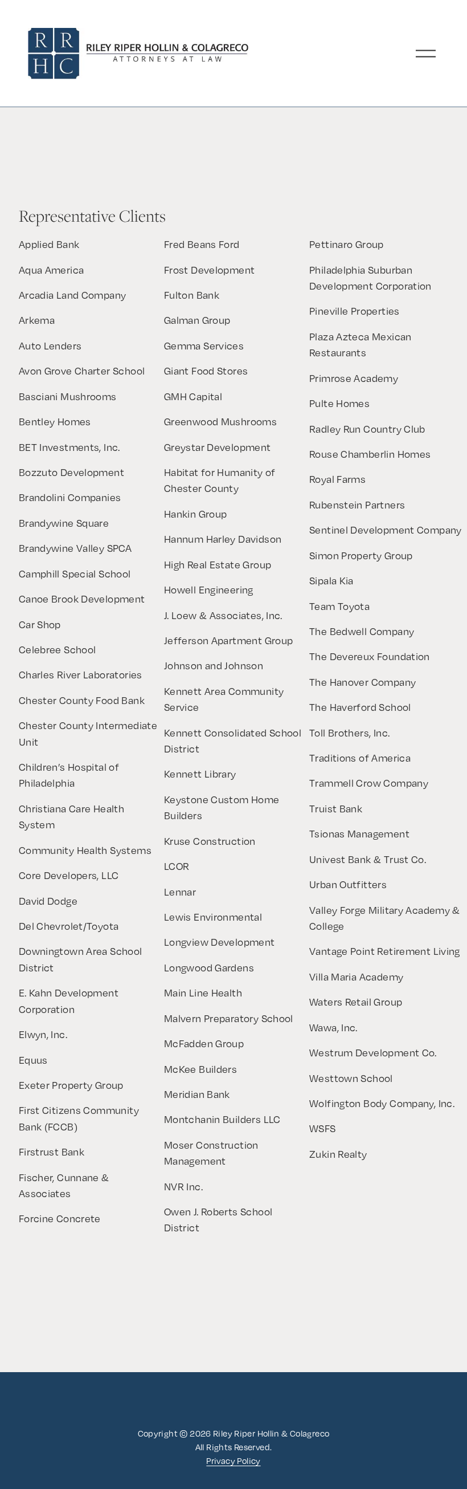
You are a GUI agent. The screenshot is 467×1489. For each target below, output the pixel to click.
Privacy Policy (233, 1460)
